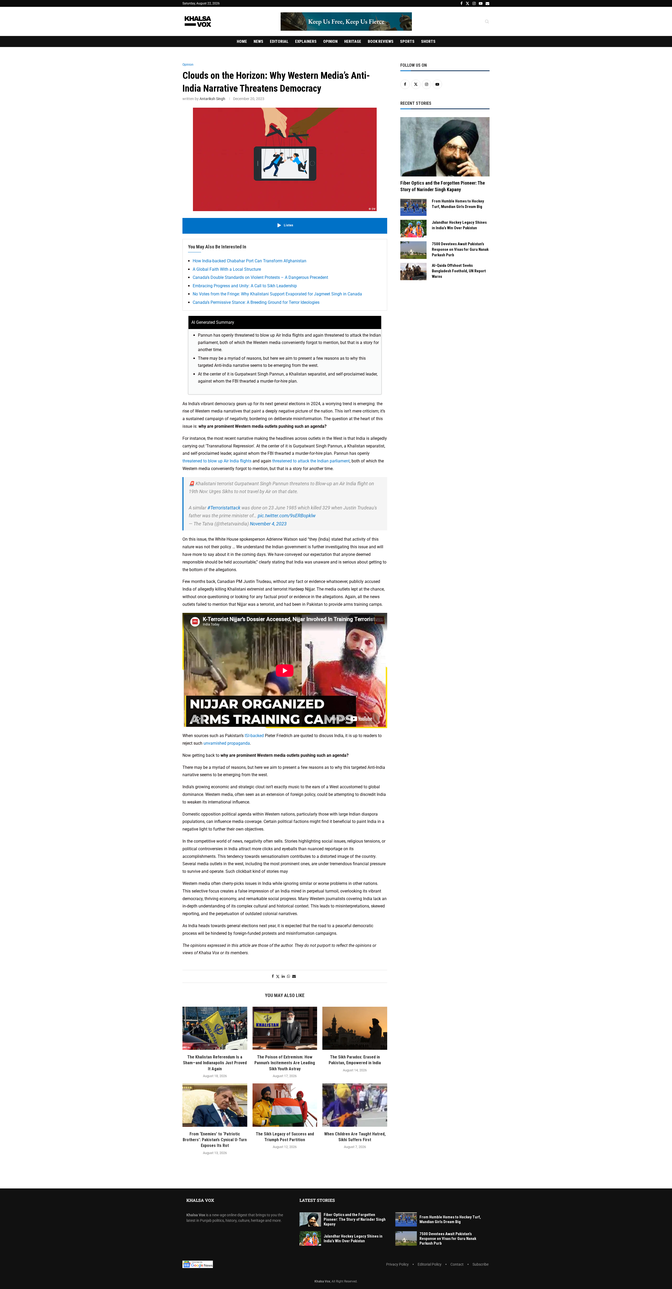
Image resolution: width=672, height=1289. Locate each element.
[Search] (487, 22)
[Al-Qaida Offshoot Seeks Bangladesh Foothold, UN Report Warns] (413, 271)
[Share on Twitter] (278, 976)
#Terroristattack (223, 507)
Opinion (330, 41)
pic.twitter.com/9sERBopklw (287, 515)
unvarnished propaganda (226, 743)
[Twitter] (467, 3)
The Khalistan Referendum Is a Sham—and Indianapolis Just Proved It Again (215, 1063)
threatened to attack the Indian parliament (311, 460)
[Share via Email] (294, 976)
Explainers (306, 41)
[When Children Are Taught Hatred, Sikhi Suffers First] (354, 1104)
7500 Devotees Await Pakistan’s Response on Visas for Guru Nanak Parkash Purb (460, 249)
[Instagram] (474, 3)
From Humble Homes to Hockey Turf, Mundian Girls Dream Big (458, 204)
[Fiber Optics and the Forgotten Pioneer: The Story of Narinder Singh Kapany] (445, 147)
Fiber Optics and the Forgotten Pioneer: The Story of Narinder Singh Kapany (442, 186)
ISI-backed (254, 735)
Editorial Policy (430, 1264)
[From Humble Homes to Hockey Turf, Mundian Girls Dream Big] (413, 207)
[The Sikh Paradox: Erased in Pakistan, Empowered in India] (354, 1028)
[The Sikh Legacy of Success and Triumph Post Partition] (285, 1104)
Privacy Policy (397, 1264)
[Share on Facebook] (273, 976)
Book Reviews (380, 41)
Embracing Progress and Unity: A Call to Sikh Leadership (245, 285)
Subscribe (480, 1264)
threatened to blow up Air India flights (216, 460)
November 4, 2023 (268, 523)
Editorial (279, 41)
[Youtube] (481, 3)
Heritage (352, 41)
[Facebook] (461, 3)
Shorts (428, 41)
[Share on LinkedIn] (283, 976)
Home (242, 41)
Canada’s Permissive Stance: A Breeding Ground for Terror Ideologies (256, 302)
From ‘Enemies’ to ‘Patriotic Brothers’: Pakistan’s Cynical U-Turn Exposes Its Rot (215, 1139)
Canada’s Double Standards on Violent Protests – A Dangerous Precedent (260, 277)
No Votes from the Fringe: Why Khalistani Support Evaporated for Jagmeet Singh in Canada (277, 293)
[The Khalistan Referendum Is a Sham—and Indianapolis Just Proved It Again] (214, 1028)
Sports (407, 41)
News (258, 41)
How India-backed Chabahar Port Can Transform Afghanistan (249, 260)
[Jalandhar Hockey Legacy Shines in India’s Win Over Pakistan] (413, 228)
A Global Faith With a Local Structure (227, 269)
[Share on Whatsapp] (288, 976)
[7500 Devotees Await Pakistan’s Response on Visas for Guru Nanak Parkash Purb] (413, 250)
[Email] (487, 3)
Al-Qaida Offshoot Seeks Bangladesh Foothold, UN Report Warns (459, 271)
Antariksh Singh (212, 99)
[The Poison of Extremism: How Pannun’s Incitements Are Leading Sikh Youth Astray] (285, 1028)
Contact (457, 1264)
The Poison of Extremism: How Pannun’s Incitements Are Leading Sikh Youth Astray (284, 1063)
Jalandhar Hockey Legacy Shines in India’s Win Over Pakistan (459, 225)
